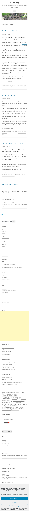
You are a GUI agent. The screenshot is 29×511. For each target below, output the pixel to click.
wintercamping (13, 408)
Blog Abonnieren (5, 256)
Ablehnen (14, 502)
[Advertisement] (14, 326)
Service (3, 261)
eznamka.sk (24, 44)
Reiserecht (23, 399)
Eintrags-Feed (4, 441)
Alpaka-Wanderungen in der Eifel (8, 369)
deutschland (19, 392)
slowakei (20, 86)
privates (3, 236)
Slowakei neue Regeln (8, 95)
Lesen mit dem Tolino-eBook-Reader (9, 290)
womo (19, 85)
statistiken (18, 402)
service (3, 243)
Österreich (15, 410)
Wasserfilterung (9, 377)
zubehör (3, 248)
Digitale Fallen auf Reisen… (7, 354)
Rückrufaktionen (16, 401)
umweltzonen (5, 405)
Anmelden (4, 440)
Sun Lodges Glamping (6, 279)
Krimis (18, 395)
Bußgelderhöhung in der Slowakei (12, 143)
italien (14, 395)
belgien (3, 392)
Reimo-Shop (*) (5, 294)
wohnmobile (20, 408)
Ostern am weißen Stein (6, 366)
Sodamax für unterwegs (6, 351)
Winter (8, 408)
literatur (4, 397)
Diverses (3, 233)
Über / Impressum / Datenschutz (5, 509)
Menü (14, 10)
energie (6, 394)
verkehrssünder (11, 176)
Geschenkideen (7, 396)
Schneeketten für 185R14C (7, 364)
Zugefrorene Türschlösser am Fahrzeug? (10, 362)
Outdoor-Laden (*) (5, 292)
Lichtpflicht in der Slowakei (10, 184)
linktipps (21, 395)
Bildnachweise (5, 266)
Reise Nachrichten (5, 174)
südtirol (10, 404)
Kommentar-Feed (5, 443)
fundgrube (4, 234)
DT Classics (4, 275)
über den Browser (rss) (8, 419)
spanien (13, 402)
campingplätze (10, 392)
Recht (3, 176)
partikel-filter (14, 399)
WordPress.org (5, 445)
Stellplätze (5, 404)
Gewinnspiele (4, 259)
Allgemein (4, 229)
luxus (9, 397)
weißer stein (4, 408)
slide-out (10, 402)
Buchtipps (4, 231)
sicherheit (4, 244)
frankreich (15, 394)
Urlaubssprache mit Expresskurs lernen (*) (10, 280)
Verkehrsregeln (12, 406)
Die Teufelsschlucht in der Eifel (8, 367)
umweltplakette (22, 404)
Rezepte (3, 241)
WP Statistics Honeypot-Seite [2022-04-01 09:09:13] (12, 267)
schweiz (22, 401)
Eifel (3, 394)
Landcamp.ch (4, 349)
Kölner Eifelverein (5, 302)
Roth (11, 401)
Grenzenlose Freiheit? (6, 353)
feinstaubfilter (10, 394)
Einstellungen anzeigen (14, 506)
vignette (23, 86)
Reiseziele (3, 239)
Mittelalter (19, 397)
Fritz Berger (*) (4, 289)
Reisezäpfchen (4, 277)
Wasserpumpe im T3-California (8, 348)
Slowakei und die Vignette (10, 31)
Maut (12, 397)
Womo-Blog (14, 3)
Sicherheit (4, 262)
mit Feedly (6, 418)
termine (3, 246)
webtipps (21, 407)
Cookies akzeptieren (14, 498)
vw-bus (18, 407)
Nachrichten (23, 174)
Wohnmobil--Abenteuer (6, 382)
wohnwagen (4, 410)
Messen (15, 397)
